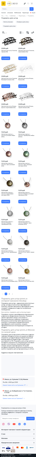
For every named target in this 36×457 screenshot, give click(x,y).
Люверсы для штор (23, 22)
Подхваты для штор (9, 26)
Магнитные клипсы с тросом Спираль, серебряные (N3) (7, 223)
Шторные (10, 12)
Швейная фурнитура (16, 15)
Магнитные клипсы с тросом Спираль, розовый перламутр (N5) (25, 194)
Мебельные (17, 12)
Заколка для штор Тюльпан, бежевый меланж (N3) (9, 79)
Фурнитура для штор (25, 15)
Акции (33, 12)
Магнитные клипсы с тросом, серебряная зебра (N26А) (26, 135)
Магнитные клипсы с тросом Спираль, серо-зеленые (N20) (25, 223)
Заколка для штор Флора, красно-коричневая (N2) (8, 107)
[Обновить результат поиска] (32, 9)
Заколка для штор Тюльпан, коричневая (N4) (26, 51)
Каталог (3, 12)
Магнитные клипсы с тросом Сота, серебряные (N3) (9, 252)
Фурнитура (25, 12)
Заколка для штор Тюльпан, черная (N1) (9, 51)
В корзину (5, 58)
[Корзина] (32, 3)
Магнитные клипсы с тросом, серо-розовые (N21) (8, 165)
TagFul (29, 454)
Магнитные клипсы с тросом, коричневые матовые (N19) (7, 194)
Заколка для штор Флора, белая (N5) (25, 79)
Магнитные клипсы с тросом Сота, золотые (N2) (26, 280)
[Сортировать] (4, 32)
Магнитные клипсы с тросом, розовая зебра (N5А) (8, 135)
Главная (3, 15)
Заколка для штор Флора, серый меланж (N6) (25, 107)
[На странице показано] (22, 32)
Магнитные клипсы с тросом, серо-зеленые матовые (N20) (25, 165)
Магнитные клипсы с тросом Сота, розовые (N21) (9, 280)
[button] (15, 385)
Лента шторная (8, 22)
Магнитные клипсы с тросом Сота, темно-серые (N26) (26, 252)
